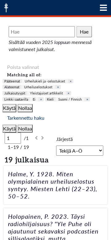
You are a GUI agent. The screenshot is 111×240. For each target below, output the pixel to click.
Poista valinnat (23, 67)
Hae (84, 31)
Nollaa (25, 108)
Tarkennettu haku (25, 118)
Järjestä (64, 139)
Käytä (9, 108)
